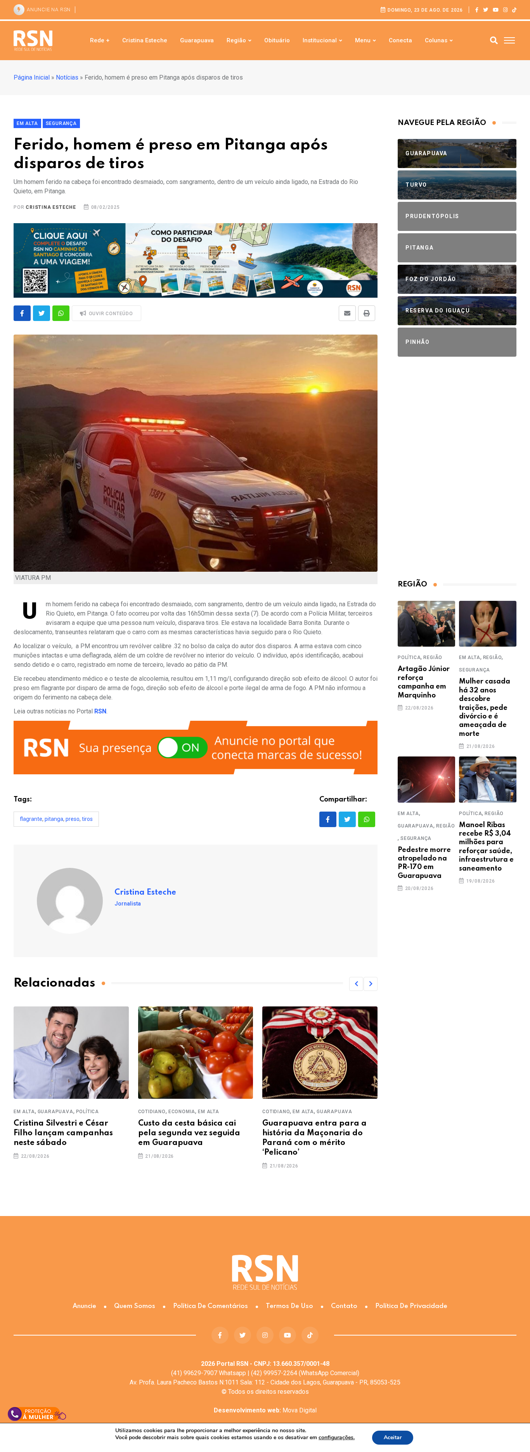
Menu (363, 40)
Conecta (400, 40)
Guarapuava (197, 40)
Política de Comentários (210, 1306)
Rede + (99, 40)
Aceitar (393, 1437)
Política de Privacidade (411, 1306)
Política (87, 1111)
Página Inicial (32, 77)
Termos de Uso (289, 1306)
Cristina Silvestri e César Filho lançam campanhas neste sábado (63, 1133)
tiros (87, 819)
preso (73, 819)
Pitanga (54, 819)
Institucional (320, 40)
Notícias (67, 77)
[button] (356, 984)
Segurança (474, 670)
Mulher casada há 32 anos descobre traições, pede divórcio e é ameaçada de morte (484, 707)
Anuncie (84, 1306)
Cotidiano (152, 1111)
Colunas (436, 40)
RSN (100, 711)
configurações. (337, 1437)
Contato (344, 1306)
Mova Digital (265, 1410)
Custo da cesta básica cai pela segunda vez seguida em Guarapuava (189, 1133)
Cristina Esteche (144, 40)
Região (236, 40)
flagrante (31, 819)
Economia (181, 1111)
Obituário (277, 40)
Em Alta (24, 1111)
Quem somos (134, 1306)
